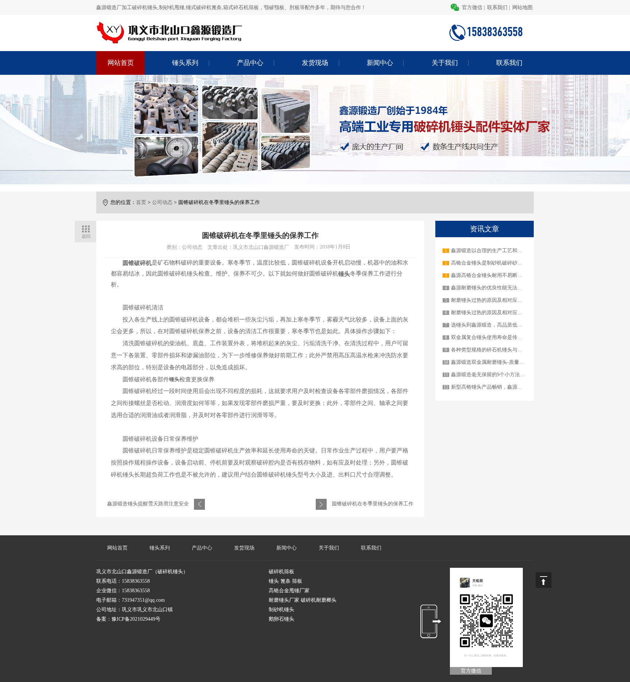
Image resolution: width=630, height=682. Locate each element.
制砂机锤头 (281, 609)
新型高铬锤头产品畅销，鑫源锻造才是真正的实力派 (509, 387)
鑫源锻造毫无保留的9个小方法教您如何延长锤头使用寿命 (516, 374)
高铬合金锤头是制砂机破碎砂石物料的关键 (499, 263)
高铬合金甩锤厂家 (289, 590)
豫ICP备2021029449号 (136, 619)
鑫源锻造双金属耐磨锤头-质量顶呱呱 (492, 362)
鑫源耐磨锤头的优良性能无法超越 (489, 287)
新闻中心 (380, 62)
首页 (141, 202)
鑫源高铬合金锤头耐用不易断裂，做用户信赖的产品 (509, 275)
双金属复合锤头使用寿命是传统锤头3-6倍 (498, 337)
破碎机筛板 (281, 571)
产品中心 (250, 62)
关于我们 (445, 62)
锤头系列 (185, 62)
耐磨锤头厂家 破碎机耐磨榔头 (303, 600)
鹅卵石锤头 (281, 619)
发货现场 (315, 62)
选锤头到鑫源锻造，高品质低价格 (489, 325)
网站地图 (522, 7)
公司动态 (162, 202)
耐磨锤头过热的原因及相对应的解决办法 (497, 300)
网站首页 (121, 62)
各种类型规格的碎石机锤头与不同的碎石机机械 (504, 349)
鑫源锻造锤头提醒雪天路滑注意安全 (148, 503)
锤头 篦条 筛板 (285, 581)
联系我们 (497, 7)
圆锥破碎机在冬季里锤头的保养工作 (372, 503)
